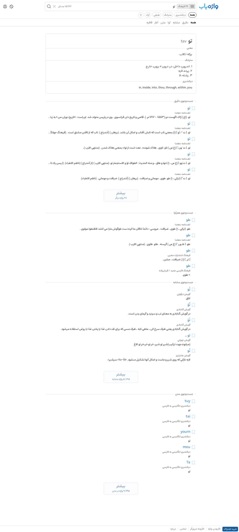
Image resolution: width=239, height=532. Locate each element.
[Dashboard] (5, 6)
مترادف (168, 15)
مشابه (176, 22)
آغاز (156, 22)
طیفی (157, 15)
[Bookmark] (193, 108)
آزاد (148, 15)
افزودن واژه (214, 529)
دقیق (185, 22)
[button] (48, 6)
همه (192, 15)
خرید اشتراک (230, 529)
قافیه (149, 22)
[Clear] (55, 6)
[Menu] (192, 6)
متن (163, 22)
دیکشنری (181, 15)
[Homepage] (208, 7)
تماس (183, 529)
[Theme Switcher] (11, 7)
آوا (169, 22)
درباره (173, 529)
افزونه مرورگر (197, 529)
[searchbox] (123, 6)
